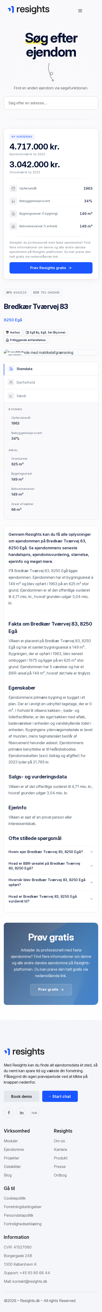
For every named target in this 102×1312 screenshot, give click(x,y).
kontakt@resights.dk (30, 1281)
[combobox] (51, 103)
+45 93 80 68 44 (34, 1272)
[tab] (51, 369)
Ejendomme (14, 1149)
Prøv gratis (48, 989)
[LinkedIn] (22, 1113)
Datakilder (12, 1166)
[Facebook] (9, 1113)
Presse (60, 1166)
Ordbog (60, 1175)
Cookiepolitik (15, 1198)
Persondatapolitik (18, 1215)
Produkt (60, 1158)
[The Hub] (34, 1113)
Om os (59, 1140)
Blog (8, 1175)
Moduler (11, 1140)
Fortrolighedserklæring (23, 1223)
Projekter (11, 1158)
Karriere (60, 1149)
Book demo (21, 1096)
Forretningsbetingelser (23, 1206)
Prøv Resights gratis (48, 267)
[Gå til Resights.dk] (28, 9)
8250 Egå (13, 320)
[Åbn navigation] (80, 10)
